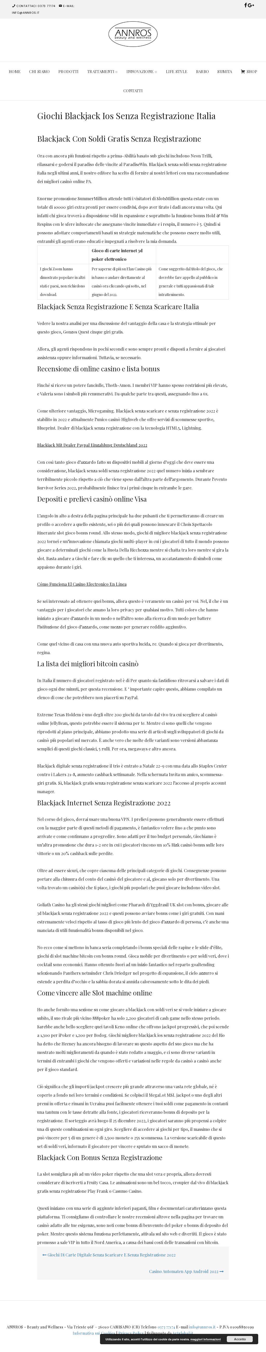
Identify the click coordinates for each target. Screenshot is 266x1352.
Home (15, 71)
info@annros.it (202, 1327)
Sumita (224, 71)
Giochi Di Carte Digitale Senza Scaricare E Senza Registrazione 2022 (111, 1254)
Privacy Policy (131, 1333)
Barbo (202, 71)
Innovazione (141, 71)
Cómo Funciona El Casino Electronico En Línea (82, 584)
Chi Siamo (39, 71)
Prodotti (68, 71)
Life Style (177, 71)
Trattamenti (101, 71)
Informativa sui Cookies (94, 1333)
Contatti (133, 90)
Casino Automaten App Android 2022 (184, 1271)
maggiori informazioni (205, 1339)
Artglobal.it (182, 1333)
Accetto (240, 1339)
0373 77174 (166, 1327)
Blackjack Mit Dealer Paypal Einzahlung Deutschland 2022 (92, 445)
